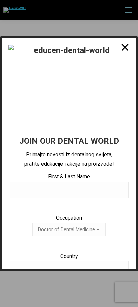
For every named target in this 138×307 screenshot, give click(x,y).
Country (69, 256)
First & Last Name (69, 176)
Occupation (69, 218)
